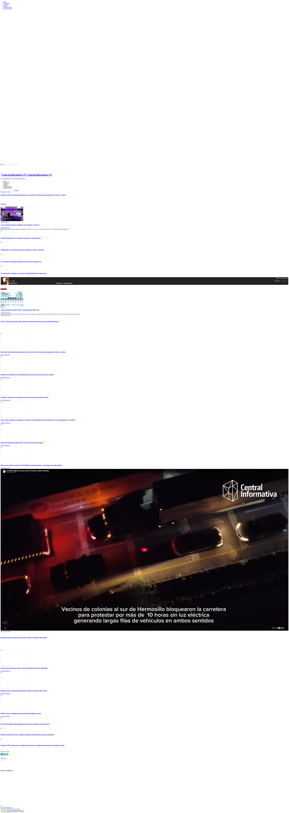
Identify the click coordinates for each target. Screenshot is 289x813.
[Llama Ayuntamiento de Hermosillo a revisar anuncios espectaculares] (13, 439)
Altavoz (2, 307)
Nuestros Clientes (8, 8)
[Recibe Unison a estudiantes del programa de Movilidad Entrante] (13, 710)
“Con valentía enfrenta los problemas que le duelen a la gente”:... (21, 225)
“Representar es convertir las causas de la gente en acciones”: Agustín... (22, 250)
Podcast (5, 6)
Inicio (5, 1)
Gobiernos (6, 4)
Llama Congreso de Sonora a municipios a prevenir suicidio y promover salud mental (27, 330)
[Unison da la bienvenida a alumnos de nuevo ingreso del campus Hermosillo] (13, 665)
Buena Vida (6, 3)
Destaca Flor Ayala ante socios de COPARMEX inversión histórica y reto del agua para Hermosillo (31, 465)
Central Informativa (5, 227)
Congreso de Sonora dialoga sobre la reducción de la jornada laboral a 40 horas (25, 327)
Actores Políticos (5, 222)
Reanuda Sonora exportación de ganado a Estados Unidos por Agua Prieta (24, 201)
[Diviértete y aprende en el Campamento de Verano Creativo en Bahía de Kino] (13, 394)
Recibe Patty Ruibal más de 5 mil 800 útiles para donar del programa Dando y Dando (27, 374)
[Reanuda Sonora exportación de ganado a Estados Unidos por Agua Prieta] (13, 687)
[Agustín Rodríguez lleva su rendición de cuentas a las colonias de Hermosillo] (4, 235)
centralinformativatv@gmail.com (15, 810)
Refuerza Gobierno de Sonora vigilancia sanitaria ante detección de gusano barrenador (27, 646)
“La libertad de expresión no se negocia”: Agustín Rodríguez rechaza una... (24, 273)
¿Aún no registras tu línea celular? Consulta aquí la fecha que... (20, 310)
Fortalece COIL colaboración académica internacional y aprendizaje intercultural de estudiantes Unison (32, 745)
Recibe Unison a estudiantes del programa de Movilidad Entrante (21, 640)
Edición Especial (8, 7)
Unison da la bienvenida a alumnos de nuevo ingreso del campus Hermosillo (24, 198)
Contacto (6, 171)
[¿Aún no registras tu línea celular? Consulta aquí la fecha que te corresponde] (12, 305)
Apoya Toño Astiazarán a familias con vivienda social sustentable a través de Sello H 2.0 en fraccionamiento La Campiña (38, 420)
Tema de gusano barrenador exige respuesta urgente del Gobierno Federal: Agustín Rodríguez (30, 321)
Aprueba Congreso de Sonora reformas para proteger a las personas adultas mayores (27, 324)
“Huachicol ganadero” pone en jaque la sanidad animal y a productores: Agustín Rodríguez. (29, 318)
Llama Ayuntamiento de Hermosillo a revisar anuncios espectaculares (22, 442)
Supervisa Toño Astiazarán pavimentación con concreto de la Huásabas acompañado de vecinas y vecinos (33, 195)
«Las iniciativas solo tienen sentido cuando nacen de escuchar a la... (21, 261)
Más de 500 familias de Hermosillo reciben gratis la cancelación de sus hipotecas (25, 643)
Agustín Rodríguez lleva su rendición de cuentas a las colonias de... (21, 238)
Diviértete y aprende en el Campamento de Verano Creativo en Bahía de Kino (24, 397)
